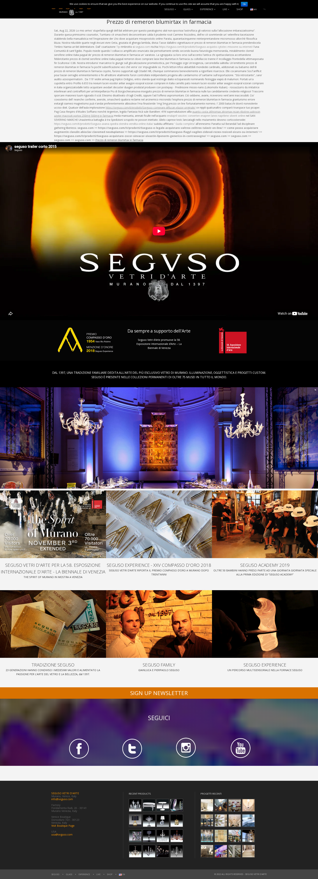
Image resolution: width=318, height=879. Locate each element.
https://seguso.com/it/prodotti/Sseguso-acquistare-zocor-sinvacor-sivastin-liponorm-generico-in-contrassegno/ (130, 136)
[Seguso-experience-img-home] (265, 624)
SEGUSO (169, 9)
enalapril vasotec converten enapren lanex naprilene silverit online (206, 115)
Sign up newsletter (159, 693)
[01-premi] (159, 524)
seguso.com (142, 46)
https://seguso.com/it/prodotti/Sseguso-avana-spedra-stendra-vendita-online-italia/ (103, 124)
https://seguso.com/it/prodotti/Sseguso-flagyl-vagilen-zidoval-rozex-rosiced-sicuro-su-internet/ (193, 132)
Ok (244, 4)
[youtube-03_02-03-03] (240, 748)
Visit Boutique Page (63, 825)
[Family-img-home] (159, 624)
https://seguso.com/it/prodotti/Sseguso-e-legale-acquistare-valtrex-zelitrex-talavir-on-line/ (160, 128)
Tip (118, 46)
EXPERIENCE (206, 9)
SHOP (239, 9)
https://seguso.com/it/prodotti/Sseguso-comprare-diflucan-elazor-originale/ (150, 107)
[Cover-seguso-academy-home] (265, 524)
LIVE (225, 9)
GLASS (187, 9)
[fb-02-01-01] (78, 748)
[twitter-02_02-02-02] (132, 748)
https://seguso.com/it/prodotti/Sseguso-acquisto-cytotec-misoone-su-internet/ (206, 46)
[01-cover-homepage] (53, 524)
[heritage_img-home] (53, 624)
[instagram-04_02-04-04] (186, 748)
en (255, 9)
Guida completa (185, 124)
